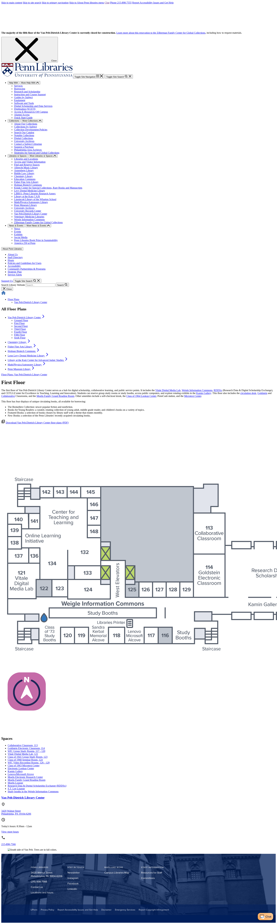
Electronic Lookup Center (21, 768)
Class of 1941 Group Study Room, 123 (27, 757)
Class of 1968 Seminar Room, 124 (25, 759)
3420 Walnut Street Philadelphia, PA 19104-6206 (16, 812)
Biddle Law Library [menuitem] (24, 173)
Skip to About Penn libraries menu (86, 2)
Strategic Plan (15, 271)
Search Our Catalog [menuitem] (24, 132)
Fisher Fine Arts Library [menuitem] (26, 182)
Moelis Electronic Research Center (25, 777)
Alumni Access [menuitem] (21, 114)
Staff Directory (15, 257)
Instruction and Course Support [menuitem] (30, 94)
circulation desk (248, 393)
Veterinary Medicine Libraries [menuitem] (29, 216)
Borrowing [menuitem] (19, 88)
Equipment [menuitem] (19, 100)
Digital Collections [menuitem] (23, 138)
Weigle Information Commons (197, 390)
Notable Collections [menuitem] (24, 135)
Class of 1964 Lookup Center (141, 396)
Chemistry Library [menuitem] (23, 176)
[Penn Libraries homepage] (37, 76)
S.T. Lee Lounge (16, 788)
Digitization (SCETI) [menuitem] (24, 109)
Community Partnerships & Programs (27, 269)
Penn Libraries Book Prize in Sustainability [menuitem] (36, 240)
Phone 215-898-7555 (121, 2)
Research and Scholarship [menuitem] (27, 91)
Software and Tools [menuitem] (24, 103)
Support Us (7, 281)
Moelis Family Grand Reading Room (55, 396)
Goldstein (262, 393)
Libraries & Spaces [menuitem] (18, 156)
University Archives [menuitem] (24, 141)
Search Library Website (13, 285)
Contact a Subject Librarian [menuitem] (28, 144)
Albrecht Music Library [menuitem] (26, 167)
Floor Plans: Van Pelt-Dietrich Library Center (24, 374)
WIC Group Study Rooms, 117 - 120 (26, 751)
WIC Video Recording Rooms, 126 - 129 (29, 762)
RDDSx (218, 390)
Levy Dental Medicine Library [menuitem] (29, 190)
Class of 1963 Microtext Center (23, 765)
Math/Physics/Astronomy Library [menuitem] (31, 202)
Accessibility (14, 266)
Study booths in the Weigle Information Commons (33, 791)
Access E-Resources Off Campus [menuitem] (31, 111)
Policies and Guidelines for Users (24, 263)
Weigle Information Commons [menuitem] (29, 219)
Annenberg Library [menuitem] (24, 170)
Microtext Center (192, 396)
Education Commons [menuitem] (24, 179)
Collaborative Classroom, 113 (23, 745)
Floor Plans (13, 299)
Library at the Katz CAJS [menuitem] (27, 196)
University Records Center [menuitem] (27, 211)
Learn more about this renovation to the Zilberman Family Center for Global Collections (160, 32)
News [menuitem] (17, 228)
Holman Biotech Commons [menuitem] (28, 185)
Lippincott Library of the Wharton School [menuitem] (35, 199)
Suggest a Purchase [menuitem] (24, 147)
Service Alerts (15, 274)
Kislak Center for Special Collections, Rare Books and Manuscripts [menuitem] (48, 187)
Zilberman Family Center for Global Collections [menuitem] (38, 222)
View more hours (10, 831)
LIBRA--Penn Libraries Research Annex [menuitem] (35, 193)
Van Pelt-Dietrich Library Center (30, 302)
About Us (13, 254)
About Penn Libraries (12, 249)
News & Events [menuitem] (16, 225)
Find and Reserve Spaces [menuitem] (27, 164)
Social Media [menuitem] (20, 237)
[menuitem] (26, 317)
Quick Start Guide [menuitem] (23, 117)
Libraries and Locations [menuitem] (26, 159)
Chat (107, 2)
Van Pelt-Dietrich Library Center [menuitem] (30, 213)
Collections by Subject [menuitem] (25, 126)
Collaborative (8, 396)
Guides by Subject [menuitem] (23, 97)
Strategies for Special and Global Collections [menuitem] (36, 152)
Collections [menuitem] (14, 121)
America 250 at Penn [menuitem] (24, 243)
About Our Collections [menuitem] (25, 123)
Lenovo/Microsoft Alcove (21, 774)
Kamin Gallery (203, 393)
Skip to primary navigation (55, 2)
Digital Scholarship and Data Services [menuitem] (33, 106)
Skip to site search (32, 2)
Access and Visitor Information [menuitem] (30, 161)
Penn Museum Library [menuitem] (25, 205)
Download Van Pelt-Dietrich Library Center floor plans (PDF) (37, 422)
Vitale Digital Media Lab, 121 (23, 754)
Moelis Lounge (15, 782)
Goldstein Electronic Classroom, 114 (26, 748)
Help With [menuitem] (13, 83)
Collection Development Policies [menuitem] (30, 129)
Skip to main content (11, 2)
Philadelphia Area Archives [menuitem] (28, 149)
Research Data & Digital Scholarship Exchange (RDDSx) (37, 785)
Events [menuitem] (17, 231)
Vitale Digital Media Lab (167, 390)
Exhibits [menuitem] (18, 234)
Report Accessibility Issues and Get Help (153, 2)
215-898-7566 (8, 844)
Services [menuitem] (18, 85)
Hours (11, 260)
